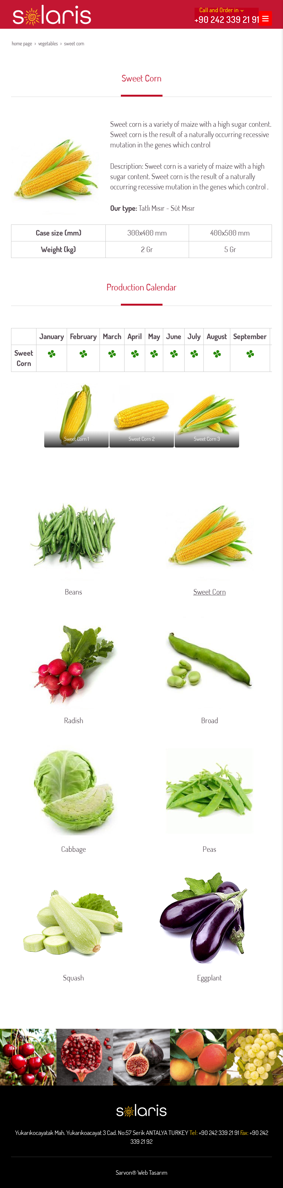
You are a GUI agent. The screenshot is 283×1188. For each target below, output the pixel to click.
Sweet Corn (209, 591)
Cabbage (73, 849)
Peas (209, 849)
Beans (73, 591)
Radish (73, 720)
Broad (209, 720)
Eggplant (209, 977)
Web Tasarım (152, 1172)
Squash (73, 977)
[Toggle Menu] (265, 18)
